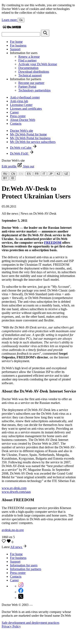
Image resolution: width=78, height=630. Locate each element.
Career (14, 112)
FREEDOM (52, 242)
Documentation (28, 68)
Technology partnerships (34, 90)
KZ (58, 173)
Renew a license (29, 56)
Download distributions (33, 71)
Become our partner (31, 83)
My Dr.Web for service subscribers (33, 142)
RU (5, 173)
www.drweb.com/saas (16, 491)
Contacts (15, 123)
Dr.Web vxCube (21, 147)
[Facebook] (20, 592)
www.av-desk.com (14, 488)
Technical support (30, 75)
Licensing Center (21, 105)
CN (13, 173)
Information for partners (25, 569)
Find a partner (27, 60)
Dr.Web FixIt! (19, 153)
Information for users (23, 565)
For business (18, 45)
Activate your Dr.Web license (37, 64)
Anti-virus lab (19, 101)
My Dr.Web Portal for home (28, 134)
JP (51, 173)
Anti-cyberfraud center (25, 97)
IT (44, 173)
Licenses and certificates (26, 108)
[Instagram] (20, 586)
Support (15, 49)
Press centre (18, 116)
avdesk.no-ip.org (13, 530)
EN (21, 173)
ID (12, 178)
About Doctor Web (22, 120)
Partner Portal (27, 86)
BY (5, 178)
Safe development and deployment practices (30, 622)
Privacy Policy (11, 626)
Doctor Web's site (21, 130)
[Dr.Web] (12, 28)
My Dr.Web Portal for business (30, 138)
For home (16, 41)
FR (36, 173)
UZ (66, 173)
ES (29, 173)
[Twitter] (20, 597)
